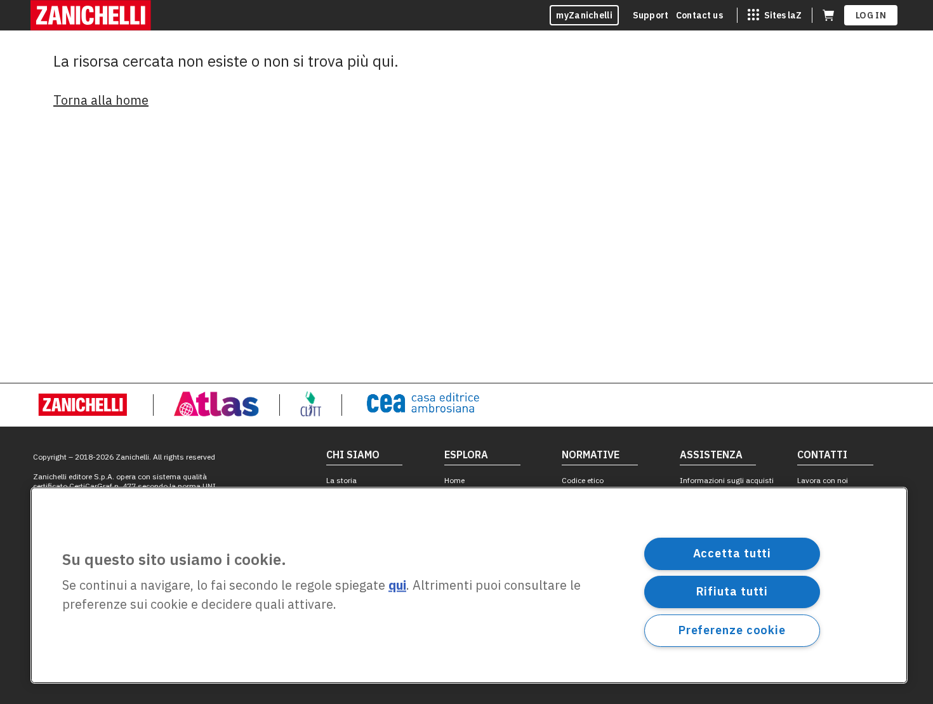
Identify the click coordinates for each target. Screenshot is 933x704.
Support (650, 15)
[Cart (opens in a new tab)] (828, 15)
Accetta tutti (732, 553)
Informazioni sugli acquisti (727, 480)
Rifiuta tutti (732, 591)
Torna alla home (101, 100)
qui (397, 585)
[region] (469, 585)
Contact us (699, 15)
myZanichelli (584, 15)
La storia (341, 480)
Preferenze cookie (732, 630)
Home (454, 480)
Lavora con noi (822, 480)
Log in (871, 15)
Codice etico (583, 480)
